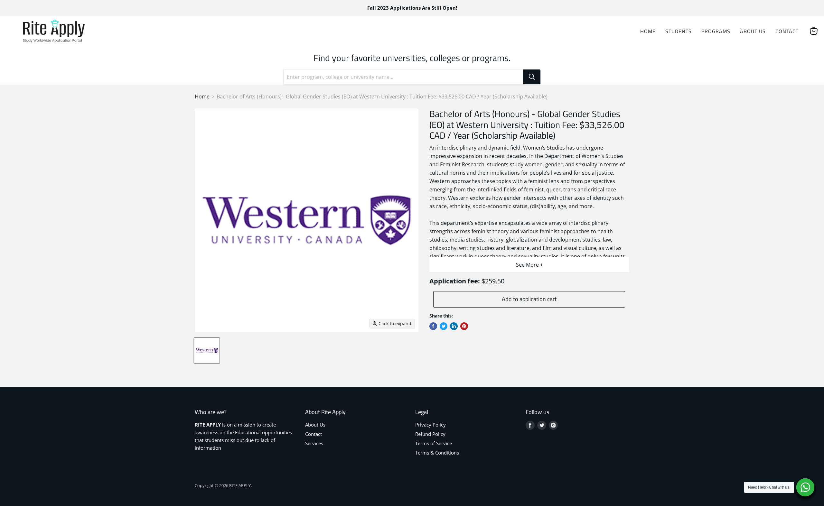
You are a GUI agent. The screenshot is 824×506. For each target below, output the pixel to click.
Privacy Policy (430, 424)
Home (648, 31)
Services (314, 443)
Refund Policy (430, 434)
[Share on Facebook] (433, 326)
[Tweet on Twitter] (443, 326)
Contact (787, 31)
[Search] (531, 76)
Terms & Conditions (437, 452)
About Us (753, 31)
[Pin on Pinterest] (464, 326)
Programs (715, 31)
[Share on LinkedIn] (454, 326)
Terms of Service (433, 443)
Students (678, 31)
